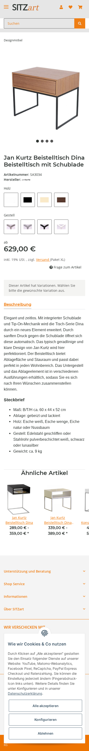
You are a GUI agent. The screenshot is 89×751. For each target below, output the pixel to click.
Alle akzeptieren (46, 706)
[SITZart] (25, 7)
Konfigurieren (45, 720)
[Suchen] (79, 23)
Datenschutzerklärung (25, 693)
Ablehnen (45, 733)
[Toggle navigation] (6, 5)
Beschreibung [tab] (17, 304)
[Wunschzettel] (70, 7)
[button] (61, 7)
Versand (43, 259)
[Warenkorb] (80, 7)
